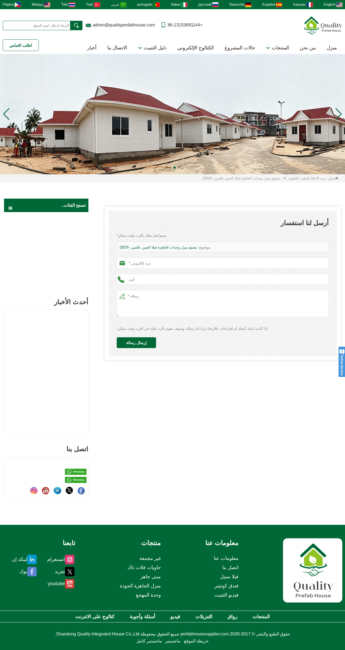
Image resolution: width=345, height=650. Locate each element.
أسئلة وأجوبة (142, 616)
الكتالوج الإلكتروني (195, 47)
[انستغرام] (34, 490)
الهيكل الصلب (68, 271)
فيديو (175, 616)
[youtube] (46, 490)
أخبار (91, 47)
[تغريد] (69, 490)
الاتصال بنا (117, 47)
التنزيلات (203, 616)
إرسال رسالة (136, 343)
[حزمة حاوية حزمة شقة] (172, 114)
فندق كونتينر (226, 585)
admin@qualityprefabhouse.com (124, 25)
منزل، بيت (327, 178)
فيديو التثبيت (226, 595)
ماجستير (173, 641)
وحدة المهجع (148, 595)
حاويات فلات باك (66, 239)
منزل (332, 47)
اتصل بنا (230, 567)
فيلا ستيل (229, 576)
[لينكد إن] (57, 490)
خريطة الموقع (196, 641)
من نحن (308, 47)
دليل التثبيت (154, 47)
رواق (232, 616)
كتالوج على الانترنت (95, 616)
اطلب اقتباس (20, 45)
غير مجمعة (70, 282)
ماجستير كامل (149, 641)
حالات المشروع (240, 47)
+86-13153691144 (185, 25)
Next (86, 363)
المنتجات (279, 47)
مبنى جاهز (71, 228)
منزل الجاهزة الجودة (63, 217)
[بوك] (81, 490)
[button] (179, 167)
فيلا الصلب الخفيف (302, 178)
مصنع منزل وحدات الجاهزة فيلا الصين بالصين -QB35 (158, 247)
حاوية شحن (69, 260)
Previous (6, 363)
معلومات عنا (226, 558)
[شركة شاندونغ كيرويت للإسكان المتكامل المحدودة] (312, 570)
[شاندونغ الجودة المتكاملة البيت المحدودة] (323, 25)
